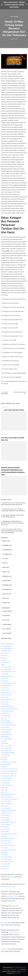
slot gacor (4, 868)
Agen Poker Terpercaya (8, 822)
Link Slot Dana (5, 720)
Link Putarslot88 (6, 857)
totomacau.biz (5, 783)
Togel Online (7, 633)
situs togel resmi (6, 778)
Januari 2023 (7, 580)
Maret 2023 (6, 572)
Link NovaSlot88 (6, 722)
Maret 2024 (6, 541)
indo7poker (4, 806)
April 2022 (6, 598)
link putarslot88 (6, 667)
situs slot (4, 718)
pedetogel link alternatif (8, 850)
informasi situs (5, 653)
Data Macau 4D (6, 692)
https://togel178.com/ (7, 794)
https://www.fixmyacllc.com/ (9, 709)
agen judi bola (5, 866)
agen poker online (6, 676)
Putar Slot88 (5, 808)
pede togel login (6, 695)
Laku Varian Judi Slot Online (14, 410)
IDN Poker (15, 906)
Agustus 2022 (7, 594)
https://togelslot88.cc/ (8, 753)
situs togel (4, 848)
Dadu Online (5, 688)
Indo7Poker (4, 678)
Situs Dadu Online (12, 896)
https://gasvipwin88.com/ (8, 776)
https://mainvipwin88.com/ (9, 771)
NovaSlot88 (5, 736)
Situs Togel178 (6, 843)
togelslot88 (5, 831)
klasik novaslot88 (6, 804)
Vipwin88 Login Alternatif (9, 834)
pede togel (4, 697)
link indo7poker (6, 662)
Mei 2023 (5, 563)
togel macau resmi (7, 750)
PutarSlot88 (5, 815)
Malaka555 (4, 743)
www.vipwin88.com (7, 648)
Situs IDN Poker (6, 685)
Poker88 (3, 741)
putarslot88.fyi (5, 732)
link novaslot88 (6, 748)
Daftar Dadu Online (7, 699)
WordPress (18, 973)
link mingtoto (5, 827)
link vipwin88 (5, 829)
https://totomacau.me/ (8, 838)
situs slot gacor (6, 780)
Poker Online (7, 624)
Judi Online (6, 615)
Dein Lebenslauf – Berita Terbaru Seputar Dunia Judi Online (14, 4)
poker (3, 665)
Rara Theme (22, 971)
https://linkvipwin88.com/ (8, 773)
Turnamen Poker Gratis (8, 683)
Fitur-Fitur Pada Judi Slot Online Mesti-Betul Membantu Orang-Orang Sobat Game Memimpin (12, 530)
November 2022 (7, 589)
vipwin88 (6, 251)
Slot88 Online (5, 713)
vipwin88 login (5, 755)
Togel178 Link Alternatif (9, 762)
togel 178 (4, 790)
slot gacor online (6, 646)
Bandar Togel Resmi (7, 644)
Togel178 (4, 757)
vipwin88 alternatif (7, 861)
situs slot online (6, 801)
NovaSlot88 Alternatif (8, 725)
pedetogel (4, 852)
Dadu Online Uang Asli (8, 886)
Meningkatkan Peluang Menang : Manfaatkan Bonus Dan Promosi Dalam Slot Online (12, 523)
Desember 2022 (7, 585)
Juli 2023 (5, 558)
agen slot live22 (6, 797)
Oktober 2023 (7, 554)
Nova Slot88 (5, 727)
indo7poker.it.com (6, 813)
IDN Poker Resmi (6, 651)
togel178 (4, 655)
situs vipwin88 (5, 764)
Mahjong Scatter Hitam (8, 811)
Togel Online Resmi (7, 785)
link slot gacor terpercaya (9, 799)
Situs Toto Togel (6, 746)
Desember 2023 (7, 545)
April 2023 (6, 567)
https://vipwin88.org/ (7, 711)
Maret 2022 (6, 602)
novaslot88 (4, 674)
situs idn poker (5, 824)
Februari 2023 (7, 576)
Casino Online (7, 611)
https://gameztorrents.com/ (9, 769)
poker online (5, 702)
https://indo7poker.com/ (8, 672)
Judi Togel (6, 620)
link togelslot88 (6, 669)
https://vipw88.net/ (7, 706)
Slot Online (14, 16)
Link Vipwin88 (5, 716)
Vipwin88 (4, 760)
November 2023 (7, 550)
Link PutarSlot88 (6, 729)
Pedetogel (10, 877)
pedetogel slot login (7, 845)
